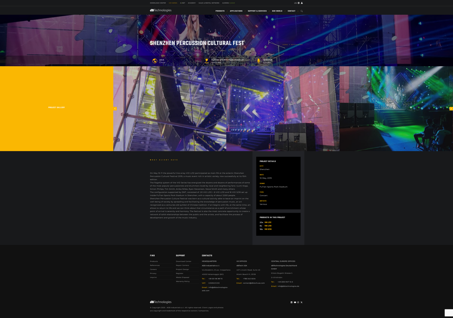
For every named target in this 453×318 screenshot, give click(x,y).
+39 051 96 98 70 (215, 279)
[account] (301, 3)
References (297, 44)
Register (179, 273)
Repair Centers (182, 265)
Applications (236, 11)
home (285, 44)
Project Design (182, 269)
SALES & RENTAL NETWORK (209, 3)
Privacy (153, 273)
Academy (192, 3)
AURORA (228, 3)
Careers (153, 269)
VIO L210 (268, 225)
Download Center (158, 3)
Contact (291, 11)
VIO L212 (268, 222)
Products (220, 11)
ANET (182, 3)
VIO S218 (268, 229)
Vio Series (173, 3)
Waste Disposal (182, 277)
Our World (277, 11)
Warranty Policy (183, 281)
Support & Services (257, 11)
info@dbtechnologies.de (288, 286)
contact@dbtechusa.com (254, 283)
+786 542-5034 (249, 279)
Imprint (153, 277)
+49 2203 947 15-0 (285, 282)
